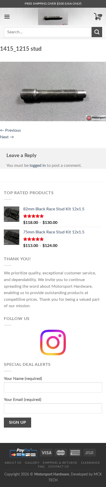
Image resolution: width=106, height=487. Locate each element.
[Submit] (97, 32)
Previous (10, 130)
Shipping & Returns (60, 462)
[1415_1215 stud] (53, 91)
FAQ (41, 466)
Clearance (90, 462)
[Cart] (98, 17)
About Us (13, 462)
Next (7, 137)
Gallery (32, 462)
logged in (38, 165)
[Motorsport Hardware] (53, 16)
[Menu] (7, 16)
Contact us (58, 466)
